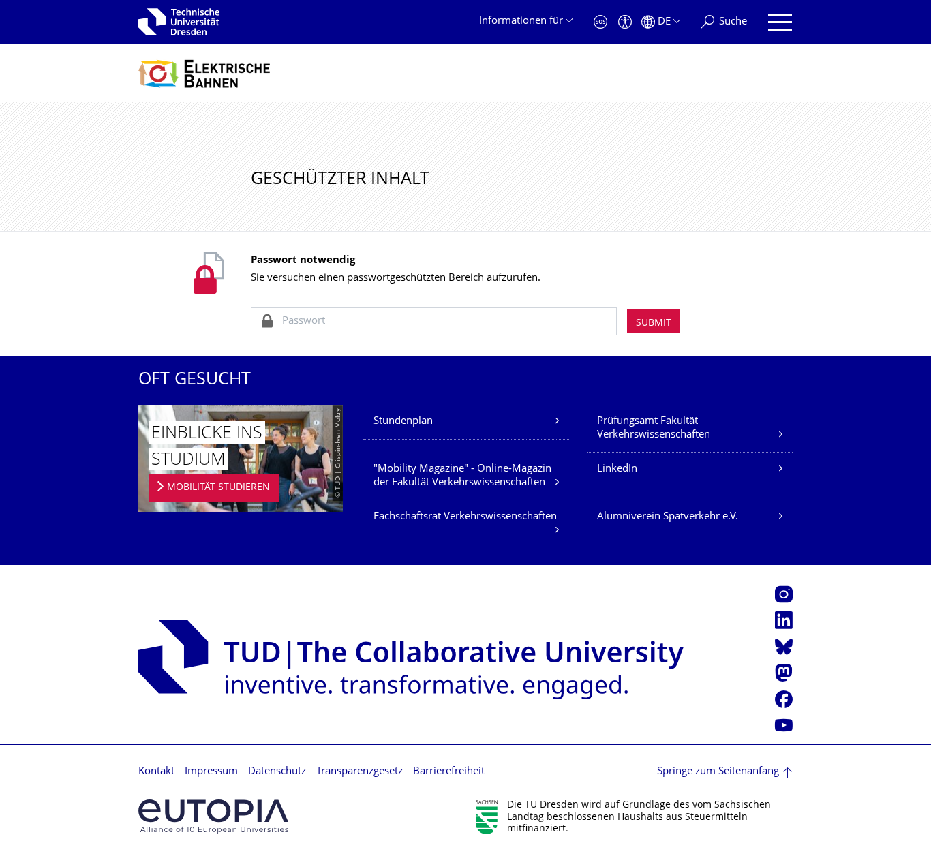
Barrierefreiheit (449, 772)
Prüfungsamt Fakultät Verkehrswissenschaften (653, 428)
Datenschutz (277, 772)
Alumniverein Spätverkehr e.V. (667, 517)
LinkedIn (617, 469)
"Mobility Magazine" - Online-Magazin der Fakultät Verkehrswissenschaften (462, 476)
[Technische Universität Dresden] (178, 22)
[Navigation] (780, 22)
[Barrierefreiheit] (624, 22)
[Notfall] (600, 22)
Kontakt (156, 772)
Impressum (211, 772)
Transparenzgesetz (359, 772)
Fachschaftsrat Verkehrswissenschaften (465, 517)
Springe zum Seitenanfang (718, 772)
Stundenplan (403, 421)
